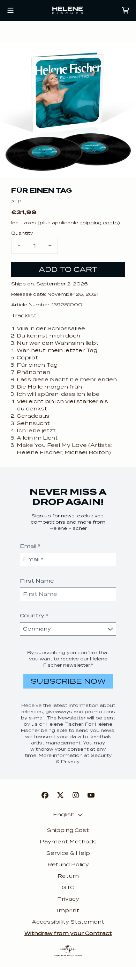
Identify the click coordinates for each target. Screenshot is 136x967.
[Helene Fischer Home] (68, 11)
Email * (30, 546)
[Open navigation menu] (10, 10)
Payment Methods (68, 841)
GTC (68, 887)
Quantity (22, 233)
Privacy (68, 899)
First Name (37, 581)
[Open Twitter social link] (60, 795)
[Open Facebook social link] (45, 795)
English (64, 814)
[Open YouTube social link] (91, 795)
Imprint (68, 910)
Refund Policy (68, 864)
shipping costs (99, 222)
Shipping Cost (68, 830)
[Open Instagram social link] (75, 795)
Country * (34, 615)
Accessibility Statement (68, 922)
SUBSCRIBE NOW (68, 681)
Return (68, 876)
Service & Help (68, 853)
